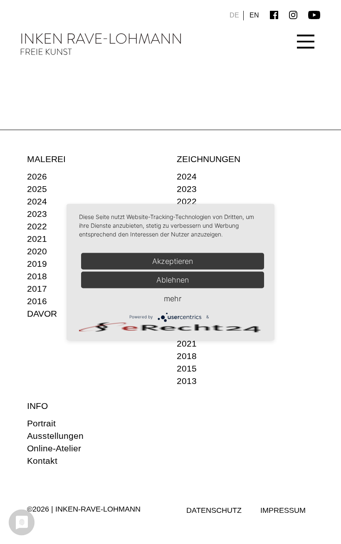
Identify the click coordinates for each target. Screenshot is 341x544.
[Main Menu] (305, 35)
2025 (37, 189)
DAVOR (42, 313)
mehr (172, 298)
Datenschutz (214, 510)
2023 (37, 214)
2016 (37, 301)
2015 (187, 368)
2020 (37, 251)
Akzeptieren (172, 260)
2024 (37, 201)
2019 (37, 263)
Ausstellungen (55, 436)
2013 (187, 381)
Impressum (283, 510)
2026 (37, 176)
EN (254, 15)
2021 (37, 239)
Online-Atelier (54, 448)
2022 (37, 226)
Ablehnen (172, 279)
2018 (37, 276)
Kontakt (42, 460)
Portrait (41, 423)
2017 (37, 288)
